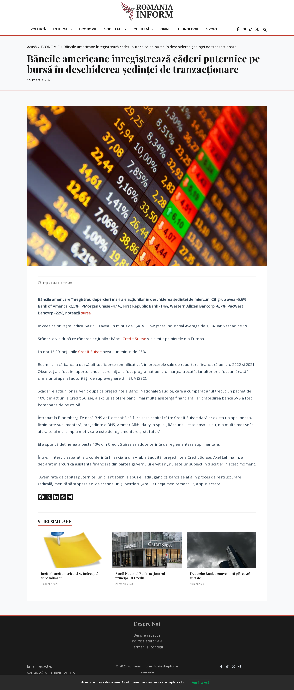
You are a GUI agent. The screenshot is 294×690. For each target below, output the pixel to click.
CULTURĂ (141, 29)
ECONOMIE (88, 29)
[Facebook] (238, 29)
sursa (86, 313)
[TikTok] (251, 29)
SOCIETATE (113, 29)
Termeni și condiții (147, 647)
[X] (257, 29)
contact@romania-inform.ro (51, 672)
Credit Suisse (134, 338)
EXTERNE (60, 29)
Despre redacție (147, 635)
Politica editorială (147, 641)
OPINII (165, 29)
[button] (70, 29)
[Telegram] (244, 29)
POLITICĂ (38, 29)
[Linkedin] (56, 497)
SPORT (212, 29)
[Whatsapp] (63, 497)
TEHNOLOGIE (188, 29)
